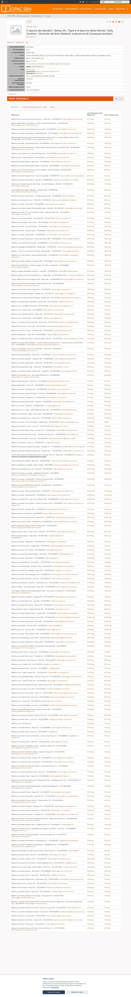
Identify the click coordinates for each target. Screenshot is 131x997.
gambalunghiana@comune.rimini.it (61, 638)
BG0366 (90, 190)
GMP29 (107, 410)
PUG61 (107, 180)
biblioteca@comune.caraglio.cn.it (65, 293)
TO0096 (90, 668)
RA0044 (90, 605)
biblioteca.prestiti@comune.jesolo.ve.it (59, 887)
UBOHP (107, 251)
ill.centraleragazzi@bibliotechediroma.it (68, 617)
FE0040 (90, 359)
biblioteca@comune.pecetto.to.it (71, 676)
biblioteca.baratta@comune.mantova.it (67, 465)
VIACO (107, 762)
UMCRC (107, 451)
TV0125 (90, 818)
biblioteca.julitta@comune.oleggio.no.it (63, 546)
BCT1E (107, 705)
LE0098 (90, 438)
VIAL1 (107, 907)
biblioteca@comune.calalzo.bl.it (21, 214)
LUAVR (107, 447)
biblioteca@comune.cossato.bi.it (55, 204)
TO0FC (107, 310)
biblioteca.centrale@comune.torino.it (58, 689)
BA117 (107, 176)
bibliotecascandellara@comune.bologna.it (70, 247)
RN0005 (90, 634)
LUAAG (107, 442)
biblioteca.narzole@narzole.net (68, 322)
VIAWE (107, 916)
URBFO (107, 137)
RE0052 (90, 609)
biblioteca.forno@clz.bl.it (63, 218)
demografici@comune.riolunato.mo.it (57, 509)
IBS (27, 42)
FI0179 (90, 401)
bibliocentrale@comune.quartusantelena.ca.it (25, 285)
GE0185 (90, 414)
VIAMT (107, 840)
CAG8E (107, 283)
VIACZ (107, 212)
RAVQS (107, 349)
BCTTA (107, 697)
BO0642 (90, 271)
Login (87, 2)
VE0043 (90, 883)
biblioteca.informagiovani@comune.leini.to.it (63, 705)
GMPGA (107, 414)
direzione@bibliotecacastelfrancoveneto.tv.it (25, 748)
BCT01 (107, 689)
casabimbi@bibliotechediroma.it (64, 621)
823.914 (28, 76)
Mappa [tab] (52, 107)
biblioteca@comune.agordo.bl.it (59, 222)
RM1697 (90, 625)
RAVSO (107, 605)
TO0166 (90, 681)
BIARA (107, 208)
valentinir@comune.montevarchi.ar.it (22, 149)
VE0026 (90, 879)
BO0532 (90, 255)
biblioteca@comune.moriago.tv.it (21, 788)
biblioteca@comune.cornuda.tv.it (63, 762)
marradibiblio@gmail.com (53, 406)
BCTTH (107, 719)
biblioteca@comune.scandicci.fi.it (57, 397)
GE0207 (90, 418)
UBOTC (107, 239)
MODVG (107, 517)
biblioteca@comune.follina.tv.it (67, 772)
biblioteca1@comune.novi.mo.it (69, 499)
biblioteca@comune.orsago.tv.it (61, 792)
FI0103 (90, 381)
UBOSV (107, 247)
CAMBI (107, 161)
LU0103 (90, 442)
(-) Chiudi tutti (12, 94)
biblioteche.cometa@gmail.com (70, 583)
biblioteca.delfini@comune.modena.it (65, 521)
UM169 (107, 562)
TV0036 (90, 772)
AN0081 (90, 133)
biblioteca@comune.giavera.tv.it (21, 836)
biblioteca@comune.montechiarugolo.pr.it (65, 574)
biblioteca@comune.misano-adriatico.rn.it (64, 634)
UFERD (107, 367)
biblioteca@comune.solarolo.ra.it (65, 605)
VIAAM (107, 824)
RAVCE (107, 601)
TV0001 (90, 727)
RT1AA (107, 385)
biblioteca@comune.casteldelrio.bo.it (60, 226)
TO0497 (90, 705)
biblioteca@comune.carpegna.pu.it (66, 597)
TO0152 (90, 676)
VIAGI (107, 834)
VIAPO (107, 806)
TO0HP (107, 326)
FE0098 (90, 363)
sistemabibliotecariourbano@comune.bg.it (24, 192)
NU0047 (90, 554)
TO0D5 (107, 330)
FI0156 (90, 389)
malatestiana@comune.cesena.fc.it (58, 334)
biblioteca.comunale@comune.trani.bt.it (66, 180)
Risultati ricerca (36, 16)
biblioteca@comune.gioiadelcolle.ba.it (23, 172)
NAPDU (107, 536)
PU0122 (90, 587)
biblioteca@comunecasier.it (59, 742)
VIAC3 (107, 742)
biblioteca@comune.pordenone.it (64, 566)
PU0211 (90, 597)
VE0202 (90, 912)
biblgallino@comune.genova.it (63, 414)
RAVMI (107, 634)
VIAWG (107, 920)
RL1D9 (107, 928)
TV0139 (90, 840)
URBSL (107, 591)
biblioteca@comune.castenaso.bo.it (65, 261)
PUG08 (107, 375)
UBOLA (107, 243)
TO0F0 (107, 289)
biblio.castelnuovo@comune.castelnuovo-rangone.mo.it (28, 481)
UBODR (107, 230)
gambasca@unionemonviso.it (63, 330)
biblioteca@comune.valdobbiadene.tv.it (23, 846)
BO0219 (90, 239)
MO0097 (91, 495)
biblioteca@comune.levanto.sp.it (60, 652)
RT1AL (107, 381)
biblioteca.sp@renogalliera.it (20, 267)
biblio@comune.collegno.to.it (52, 664)
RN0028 (90, 646)
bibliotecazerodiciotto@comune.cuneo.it (59, 326)
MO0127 (90, 517)
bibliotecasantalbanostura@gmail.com (61, 306)
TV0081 (90, 800)
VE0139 (90, 901)
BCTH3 (107, 660)
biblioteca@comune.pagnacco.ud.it (59, 859)
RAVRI (107, 638)
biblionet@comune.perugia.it (61, 562)
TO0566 (90, 719)
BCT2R (107, 715)
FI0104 (90, 385)
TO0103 (90, 672)
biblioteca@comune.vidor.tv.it (58, 855)
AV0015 (90, 161)
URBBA (107, 129)
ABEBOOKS (20, 42)
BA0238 (90, 184)
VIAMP (107, 780)
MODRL (107, 509)
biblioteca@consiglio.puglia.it (20, 186)
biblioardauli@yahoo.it (52, 558)
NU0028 (90, 550)
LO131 (107, 426)
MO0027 (90, 485)
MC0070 (90, 451)
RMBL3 (107, 621)
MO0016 (90, 479)
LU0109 (90, 447)
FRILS (107, 863)
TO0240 (90, 689)
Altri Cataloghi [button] (100, 9)
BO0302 (90, 247)
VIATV (107, 814)
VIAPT (107, 800)
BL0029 (90, 218)
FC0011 (90, 334)
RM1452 (90, 621)
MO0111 (90, 509)
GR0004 (90, 422)
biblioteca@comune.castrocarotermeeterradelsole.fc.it (43, 344)
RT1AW (107, 397)
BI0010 (90, 200)
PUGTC (107, 434)
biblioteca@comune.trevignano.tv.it (67, 814)
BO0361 (90, 251)
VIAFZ (107, 218)
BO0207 (90, 235)
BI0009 (90, 196)
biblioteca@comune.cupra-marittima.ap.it (63, 143)
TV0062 (90, 786)
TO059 (107, 314)
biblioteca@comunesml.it (69, 410)
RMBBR (107, 617)
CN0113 (90, 310)
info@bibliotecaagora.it (52, 442)
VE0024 (90, 875)
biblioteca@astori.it (68, 824)
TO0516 (90, 715)
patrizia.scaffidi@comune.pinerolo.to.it (23, 711)
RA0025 (90, 601)
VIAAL (107, 727)
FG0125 (90, 375)
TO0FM (107, 318)
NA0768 (90, 536)
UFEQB (107, 363)
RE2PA (107, 609)
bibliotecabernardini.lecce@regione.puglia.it (62, 438)
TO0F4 (107, 302)
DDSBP (107, 629)
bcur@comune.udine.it (70, 867)
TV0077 (90, 796)
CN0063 (90, 302)
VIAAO (107, 732)
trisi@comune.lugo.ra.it (58, 601)
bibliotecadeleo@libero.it (76, 275)
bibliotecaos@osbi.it (69, 196)
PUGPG (107, 279)
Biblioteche (120, 9)
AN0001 (90, 129)
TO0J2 (107, 322)
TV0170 (90, 850)
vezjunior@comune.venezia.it (55, 924)
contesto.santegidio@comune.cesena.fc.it (24, 350)
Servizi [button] (111, 9)
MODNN (108, 495)
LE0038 (90, 434)
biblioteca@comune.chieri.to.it (66, 660)
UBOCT (107, 226)
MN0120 (90, 465)
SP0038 (90, 652)
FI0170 (90, 393)
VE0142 (90, 907)
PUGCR (107, 184)
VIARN (107, 891)
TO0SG (107, 157)
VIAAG (107, 222)
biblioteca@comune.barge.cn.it (61, 289)
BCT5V (107, 701)
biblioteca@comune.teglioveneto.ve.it (71, 879)
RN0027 (90, 642)
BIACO (107, 204)
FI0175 (90, 397)
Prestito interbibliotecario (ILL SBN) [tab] (34, 107)
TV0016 (90, 752)
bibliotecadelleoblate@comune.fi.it (56, 385)
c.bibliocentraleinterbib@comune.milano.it (64, 461)
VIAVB (107, 896)
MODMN (108, 491)
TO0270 (90, 697)
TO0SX (107, 153)
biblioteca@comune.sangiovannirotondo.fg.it (25, 377)
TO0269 (90, 693)
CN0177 (90, 318)
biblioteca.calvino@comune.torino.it (61, 719)
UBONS (107, 271)
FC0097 (90, 343)
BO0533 (90, 261)
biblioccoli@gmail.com (54, 629)
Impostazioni (55, 987)
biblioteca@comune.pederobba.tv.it (67, 796)
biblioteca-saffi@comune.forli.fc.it (73, 338)
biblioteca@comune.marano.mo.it (62, 491)
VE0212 (90, 916)
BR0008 (90, 279)
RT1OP (107, 401)
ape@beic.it (79, 455)
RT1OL (107, 393)
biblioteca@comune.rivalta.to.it (68, 715)
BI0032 (90, 204)
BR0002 (90, 275)
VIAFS (107, 850)
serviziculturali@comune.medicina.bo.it (59, 235)
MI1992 (90, 461)
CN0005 (90, 289)
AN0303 (90, 137)
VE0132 (90, 896)
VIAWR (107, 883)
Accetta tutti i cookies (54, 992)
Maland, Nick (39, 73)
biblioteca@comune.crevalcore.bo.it (58, 230)
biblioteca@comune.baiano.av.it (61, 161)
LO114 (107, 465)
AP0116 (90, 143)
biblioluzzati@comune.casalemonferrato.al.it (25, 125)
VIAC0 (107, 758)
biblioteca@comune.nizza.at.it (67, 153)
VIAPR (107, 796)
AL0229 (90, 123)
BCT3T (107, 676)
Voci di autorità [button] (85, 9)
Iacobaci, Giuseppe (41, 71)
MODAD (107, 521)
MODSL (107, 513)
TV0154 (90, 844)
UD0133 (90, 863)
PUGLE (107, 438)
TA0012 (90, 656)
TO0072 (90, 660)
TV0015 (90, 746)
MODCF (107, 473)
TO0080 (90, 664)
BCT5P (107, 681)
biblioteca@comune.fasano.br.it (74, 279)
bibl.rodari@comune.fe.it (61, 367)
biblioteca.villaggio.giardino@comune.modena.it (26, 527)
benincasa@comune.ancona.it (66, 129)
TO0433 (90, 701)
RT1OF (107, 406)
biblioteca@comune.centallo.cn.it (71, 297)
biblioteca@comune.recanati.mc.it (73, 451)
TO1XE (107, 723)
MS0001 (90, 531)
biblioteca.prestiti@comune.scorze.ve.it (72, 912)
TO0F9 (107, 306)
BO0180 (90, 226)
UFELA (107, 359)
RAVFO (107, 338)
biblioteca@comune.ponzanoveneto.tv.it (24, 802)
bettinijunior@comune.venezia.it (58, 883)
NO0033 (90, 542)
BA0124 (90, 180)
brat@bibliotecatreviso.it (18, 830)
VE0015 (90, 871)
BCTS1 (107, 685)
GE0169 (90, 410)
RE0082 (90, 613)
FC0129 (90, 354)
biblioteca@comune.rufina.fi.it (66, 393)
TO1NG (107, 542)
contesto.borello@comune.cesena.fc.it (64, 354)
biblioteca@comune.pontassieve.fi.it (59, 389)
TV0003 (90, 732)
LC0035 (90, 426)
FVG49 (107, 867)
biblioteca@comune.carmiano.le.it (67, 430)
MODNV (107, 499)
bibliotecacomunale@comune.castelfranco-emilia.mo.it (28, 475)
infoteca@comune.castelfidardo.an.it (70, 133)
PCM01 (107, 461)
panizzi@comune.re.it (62, 609)
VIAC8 (107, 752)
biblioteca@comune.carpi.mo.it (63, 469)
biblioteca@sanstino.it (74, 907)
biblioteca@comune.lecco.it (59, 426)
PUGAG (107, 656)
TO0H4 (107, 297)
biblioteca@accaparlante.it (70, 251)
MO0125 (90, 513)
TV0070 (90, 792)
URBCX (107, 597)
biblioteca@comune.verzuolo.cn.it (53, 310)
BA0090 (90, 166)
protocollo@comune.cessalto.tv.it (63, 758)
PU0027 (90, 583)
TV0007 (90, 736)
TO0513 (90, 709)
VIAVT (107, 879)
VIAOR (107, 792)
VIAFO (107, 772)
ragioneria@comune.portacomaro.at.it (57, 157)
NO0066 (90, 546)
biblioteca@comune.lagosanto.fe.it (65, 359)
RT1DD (107, 570)
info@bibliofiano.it (54, 668)
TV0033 (90, 762)
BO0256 (90, 243)
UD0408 (90, 867)
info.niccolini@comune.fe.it (69, 371)
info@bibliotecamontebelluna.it (69, 840)
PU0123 (90, 591)
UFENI (107, 371)
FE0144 (90, 367)
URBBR (107, 587)
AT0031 (90, 157)
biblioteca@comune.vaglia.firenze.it (64, 401)
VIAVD (107, 844)
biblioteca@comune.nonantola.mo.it (58, 495)
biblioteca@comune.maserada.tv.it (22, 782)
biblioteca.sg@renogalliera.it (71, 239)
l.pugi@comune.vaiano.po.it (63, 570)
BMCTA (107, 531)
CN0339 (90, 330)
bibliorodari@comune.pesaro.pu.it (66, 587)
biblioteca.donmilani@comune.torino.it (66, 693)
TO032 (107, 119)
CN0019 (90, 293)
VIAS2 (107, 875)
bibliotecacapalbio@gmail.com (69, 422)
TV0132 (90, 824)
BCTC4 (107, 664)
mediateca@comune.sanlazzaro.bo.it (60, 243)
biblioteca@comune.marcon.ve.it (62, 871)
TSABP (107, 566)
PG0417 (90, 562)
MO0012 (90, 469)
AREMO (107, 147)
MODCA (107, 479)
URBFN (107, 578)
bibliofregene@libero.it (56, 625)
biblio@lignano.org (70, 863)
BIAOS (107, 196)
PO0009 (90, 570)
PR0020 (90, 574)
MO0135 (90, 521)
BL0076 (90, 222)
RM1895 (90, 629)
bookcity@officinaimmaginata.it (69, 271)
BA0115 (90, 176)
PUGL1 (107, 430)
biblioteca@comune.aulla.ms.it (66, 531)
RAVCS (107, 334)
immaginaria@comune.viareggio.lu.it (73, 447)
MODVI (107, 526)
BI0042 (90, 208)
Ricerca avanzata (71, 9)
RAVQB (107, 354)
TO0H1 (107, 293)
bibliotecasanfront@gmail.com (53, 318)
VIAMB (107, 786)
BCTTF (107, 693)
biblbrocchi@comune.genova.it (61, 418)
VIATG (107, 901)
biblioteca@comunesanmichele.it (36, 903)
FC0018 (90, 338)
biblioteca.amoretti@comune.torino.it (62, 697)
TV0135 (90, 828)
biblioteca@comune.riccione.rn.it (65, 642)
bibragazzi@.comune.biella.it (73, 208)
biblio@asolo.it (53, 732)
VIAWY (107, 924)
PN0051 (90, 566)
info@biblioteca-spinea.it (58, 875)
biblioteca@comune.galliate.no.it (57, 542)
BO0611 (90, 265)
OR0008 (90, 558)
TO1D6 (107, 709)
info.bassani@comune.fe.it (63, 363)
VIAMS (107, 776)
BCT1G (107, 672)
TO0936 (90, 723)
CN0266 (90, 326)
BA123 (107, 166)
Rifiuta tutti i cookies (77, 992)
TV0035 (90, 766)
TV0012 (90, 742)
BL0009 (90, 212)
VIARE (107, 810)
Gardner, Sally (30, 69)
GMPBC (107, 418)
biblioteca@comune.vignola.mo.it (66, 517)
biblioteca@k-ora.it (72, 434)
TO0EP (107, 123)
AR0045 (90, 147)
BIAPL (107, 200)
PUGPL (107, 275)
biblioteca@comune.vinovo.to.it (51, 701)
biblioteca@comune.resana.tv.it (61, 810)
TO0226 (90, 685)
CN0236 (90, 322)
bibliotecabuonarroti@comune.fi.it (59, 381)
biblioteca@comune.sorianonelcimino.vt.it (24, 930)
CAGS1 (107, 550)
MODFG (107, 485)
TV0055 (90, 780)
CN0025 (90, 297)
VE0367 (90, 924)
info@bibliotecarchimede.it (72, 685)
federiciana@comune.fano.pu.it (61, 578)
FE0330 (90, 371)
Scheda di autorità (64, 64)
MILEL (107, 455)
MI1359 (90, 455)
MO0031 (90, 491)
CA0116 (90, 283)
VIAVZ (107, 912)
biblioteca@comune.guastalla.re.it (68, 613)
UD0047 (90, 859)
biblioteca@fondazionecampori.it (53, 513)
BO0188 (90, 230)
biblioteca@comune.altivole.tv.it (61, 727)
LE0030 (90, 430)
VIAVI (107, 855)
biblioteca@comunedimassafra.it (66, 656)
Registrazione (94, 2)
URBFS (107, 583)
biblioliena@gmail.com (66, 554)
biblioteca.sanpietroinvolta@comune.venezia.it (68, 920)
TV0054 (90, 776)
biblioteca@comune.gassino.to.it (58, 672)
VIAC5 (107, 766)
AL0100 (90, 119)
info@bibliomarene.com (65, 302)
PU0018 (90, 578)
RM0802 (90, 617)
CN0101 (90, 306)
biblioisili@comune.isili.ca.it (55, 550)
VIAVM (107, 871)
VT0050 (90, 928)
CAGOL (107, 554)
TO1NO (107, 668)
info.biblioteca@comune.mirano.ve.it (62, 891)
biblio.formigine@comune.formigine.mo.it (24, 487)
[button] (106, 2)
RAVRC (107, 642)
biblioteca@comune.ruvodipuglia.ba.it (72, 176)
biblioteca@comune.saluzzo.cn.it (64, 314)
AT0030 (90, 153)
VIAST (107, 828)
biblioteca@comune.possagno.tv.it (65, 806)
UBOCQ (107, 261)
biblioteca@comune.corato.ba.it (70, 166)
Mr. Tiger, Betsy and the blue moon (37, 64)
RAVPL (107, 343)
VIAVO (107, 818)
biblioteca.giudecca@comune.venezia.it (59, 916)
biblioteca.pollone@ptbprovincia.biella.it (64, 200)
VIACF (107, 746)
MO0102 (90, 503)
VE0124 (90, 887)
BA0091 (90, 170)
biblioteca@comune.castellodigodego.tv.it (24, 754)
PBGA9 (107, 190)
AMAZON (10, 42)
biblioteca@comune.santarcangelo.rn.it (23, 648)
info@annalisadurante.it (56, 536)
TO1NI (107, 546)
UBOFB (107, 255)
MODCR (107, 469)
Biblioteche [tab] (15, 107)
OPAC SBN (11, 16)
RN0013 (90, 638)
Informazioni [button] (58, 9)
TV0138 (90, 834)
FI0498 (90, 406)
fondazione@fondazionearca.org (42, 139)
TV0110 (90, 814)
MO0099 (91, 499)
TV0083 (90, 806)
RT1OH (107, 389)
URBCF (107, 133)
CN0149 (90, 314)
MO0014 (90, 473)
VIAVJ (107, 887)
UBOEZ (107, 265)
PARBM (107, 574)
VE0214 (90, 920)
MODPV (107, 503)
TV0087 (90, 810)
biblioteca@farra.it (73, 850)
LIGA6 (107, 652)
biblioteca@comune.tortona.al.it (73, 119)
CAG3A (107, 558)
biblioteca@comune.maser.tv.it (59, 776)
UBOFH (107, 235)
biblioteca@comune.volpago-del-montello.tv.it (25, 820)
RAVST (107, 646)
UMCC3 (107, 143)
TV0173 (90, 855)
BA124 (107, 170)
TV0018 (90, 758)
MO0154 (90, 526)
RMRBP (107, 625)
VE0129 (90, 891)
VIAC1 (107, 736)
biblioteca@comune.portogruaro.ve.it (22, 897)
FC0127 (90, 349)
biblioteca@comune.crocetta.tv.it (21, 768)
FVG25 (107, 859)
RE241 (107, 613)
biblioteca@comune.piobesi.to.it (58, 681)
